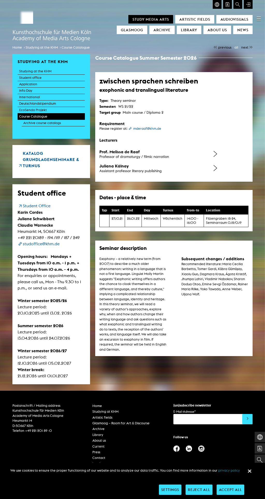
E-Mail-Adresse (184, 411)
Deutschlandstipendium (37, 103)
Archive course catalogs (42, 123)
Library (189, 30)
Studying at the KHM (42, 47)
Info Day (25, 91)
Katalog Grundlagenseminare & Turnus (51, 159)
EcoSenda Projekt (33, 110)
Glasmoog (132, 30)
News (242, 30)
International (29, 97)
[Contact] (227, 4)
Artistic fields (194, 19)
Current (98, 446)
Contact (98, 458)
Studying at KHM (105, 411)
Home (17, 47)
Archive (162, 30)
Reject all (199, 489)
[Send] (247, 419)
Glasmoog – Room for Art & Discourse (121, 423)
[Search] (237, 4)
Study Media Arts (150, 19)
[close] (249, 471)
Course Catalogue (76, 47)
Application (28, 84)
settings (170, 489)
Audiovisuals (234, 19)
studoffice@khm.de (41, 243)
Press (96, 452)
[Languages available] (217, 4)
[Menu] (259, 18)
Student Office (36, 205)
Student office (30, 78)
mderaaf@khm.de (147, 128)
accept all (230, 489)
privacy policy (229, 470)
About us (217, 30)
